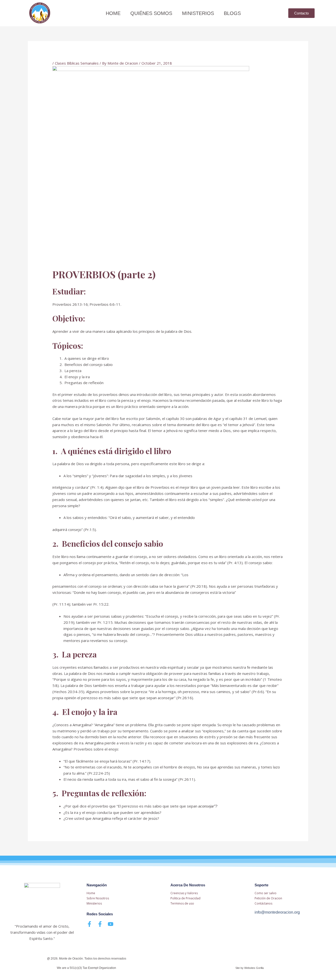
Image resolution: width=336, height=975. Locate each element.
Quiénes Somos (151, 13)
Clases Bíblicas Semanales (77, 63)
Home (113, 13)
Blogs (232, 13)
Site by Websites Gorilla (249, 967)
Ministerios (198, 13)
